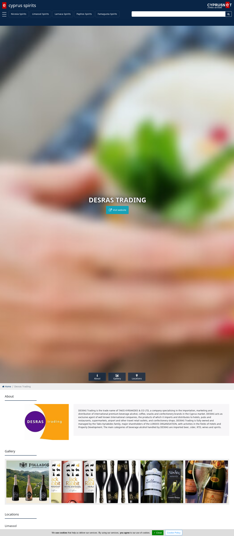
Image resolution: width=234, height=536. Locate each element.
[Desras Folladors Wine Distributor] (27, 481)
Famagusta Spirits (107, 14)
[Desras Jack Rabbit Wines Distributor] (72, 481)
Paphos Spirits (84, 14)
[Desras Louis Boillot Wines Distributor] (206, 481)
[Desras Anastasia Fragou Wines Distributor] (162, 481)
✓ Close (158, 532)
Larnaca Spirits (63, 14)
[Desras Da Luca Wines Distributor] (117, 481)
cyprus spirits (22, 5)
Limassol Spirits (40, 14)
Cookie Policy (174, 532)
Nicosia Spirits (18, 14)
